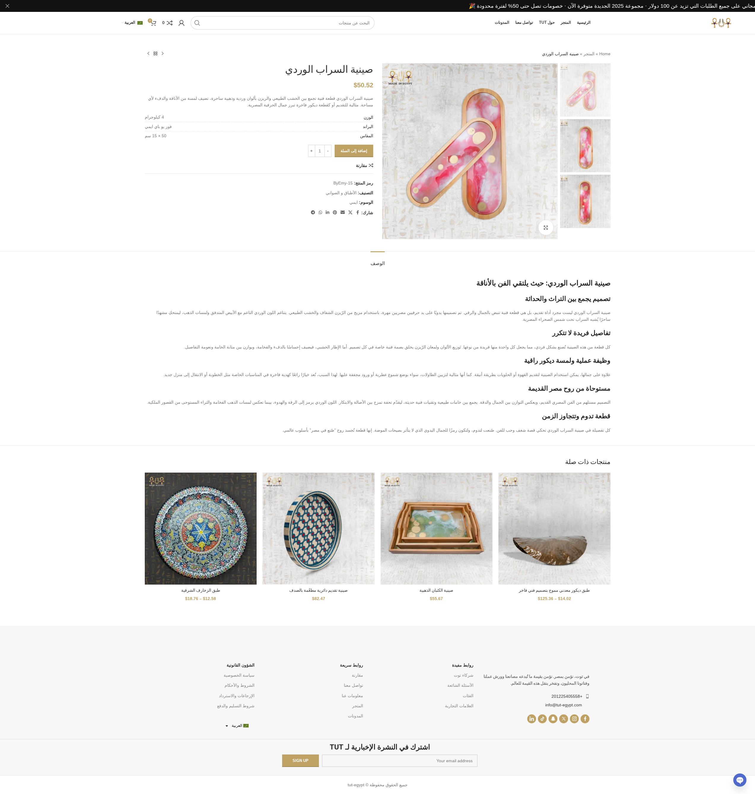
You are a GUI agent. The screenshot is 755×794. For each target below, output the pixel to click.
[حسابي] (181, 23)
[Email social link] (342, 213)
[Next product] (148, 53)
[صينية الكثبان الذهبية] (437, 529)
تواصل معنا (353, 685)
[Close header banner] (7, 6)
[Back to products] (155, 53)
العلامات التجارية (459, 705)
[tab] (378, 260)
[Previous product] (162, 53)
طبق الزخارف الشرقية (200, 590)
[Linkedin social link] (327, 213)
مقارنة (357, 675)
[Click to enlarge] (545, 227)
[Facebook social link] (357, 213)
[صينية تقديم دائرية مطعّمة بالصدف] (319, 529)
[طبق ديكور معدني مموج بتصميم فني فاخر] (554, 529)
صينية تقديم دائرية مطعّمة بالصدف (318, 590)
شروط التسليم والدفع (236, 705)
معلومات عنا (352, 695)
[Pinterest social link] (335, 213)
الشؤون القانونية (241, 665)
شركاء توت (463, 675)
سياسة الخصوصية (239, 675)
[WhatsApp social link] (320, 213)
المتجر (589, 53)
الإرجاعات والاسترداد (237, 695)
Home (605, 53)
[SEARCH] (197, 23)
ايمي (353, 202)
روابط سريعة (351, 665)
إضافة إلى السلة (354, 151)
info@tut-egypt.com (563, 705)
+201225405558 (566, 696)
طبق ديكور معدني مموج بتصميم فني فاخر (554, 590)
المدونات (355, 716)
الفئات (468, 695)
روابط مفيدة (462, 665)
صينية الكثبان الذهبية (436, 590)
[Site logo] (721, 22)
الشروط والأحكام (240, 685)
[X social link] (350, 213)
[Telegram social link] (313, 213)
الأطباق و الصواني (341, 192)
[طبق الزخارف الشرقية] (201, 529)
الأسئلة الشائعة (460, 685)
